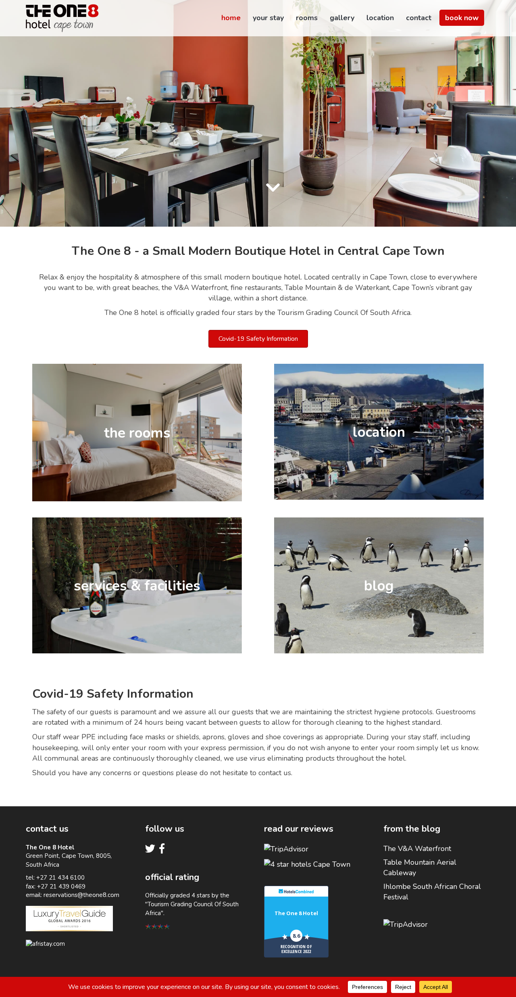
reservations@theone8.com (81, 895)
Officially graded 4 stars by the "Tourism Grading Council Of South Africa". (192, 904)
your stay (268, 18)
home (231, 18)
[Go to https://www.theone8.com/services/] (137, 585)
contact (418, 18)
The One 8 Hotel (296, 913)
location (380, 18)
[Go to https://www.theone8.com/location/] (379, 432)
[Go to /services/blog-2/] (379, 585)
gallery (342, 18)
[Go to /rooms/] (137, 432)
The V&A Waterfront (417, 848)
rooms (307, 18)
